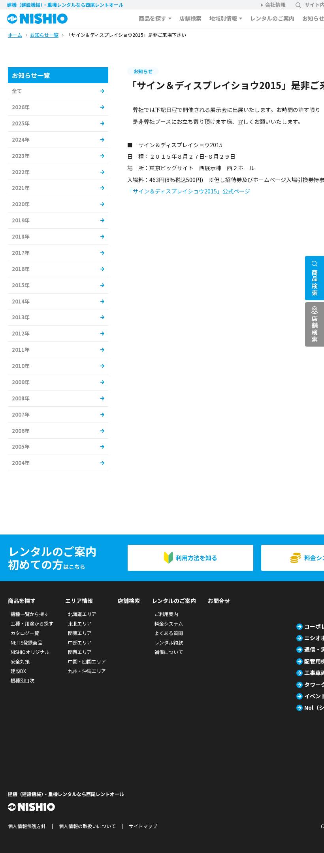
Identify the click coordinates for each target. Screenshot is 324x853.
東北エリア (80, 623)
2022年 (21, 172)
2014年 (21, 301)
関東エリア (80, 632)
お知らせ (143, 71)
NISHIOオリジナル (30, 651)
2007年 (21, 414)
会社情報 (275, 4)
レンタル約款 (168, 642)
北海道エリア (82, 613)
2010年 (21, 366)
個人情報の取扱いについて (87, 826)
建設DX (18, 670)
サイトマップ (143, 826)
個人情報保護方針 (27, 826)
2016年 (21, 269)
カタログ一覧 (25, 632)
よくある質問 (168, 632)
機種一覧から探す (30, 613)
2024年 (21, 139)
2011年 (21, 349)
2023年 (21, 155)
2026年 (21, 107)
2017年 (21, 252)
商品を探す (152, 18)
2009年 (21, 382)
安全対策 (20, 661)
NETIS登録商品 (26, 642)
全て (17, 91)
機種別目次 (22, 680)
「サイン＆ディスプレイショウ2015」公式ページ (188, 191)
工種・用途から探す (32, 623)
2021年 (21, 187)
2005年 (21, 446)
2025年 (21, 123)
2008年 (21, 398)
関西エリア (80, 651)
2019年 (21, 220)
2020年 (21, 204)
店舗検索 (190, 18)
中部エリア (80, 642)
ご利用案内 (166, 613)
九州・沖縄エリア (87, 670)
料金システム (168, 623)
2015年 (21, 285)
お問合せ (219, 601)
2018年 (21, 236)
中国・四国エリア (87, 661)
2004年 (21, 462)
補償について (168, 651)
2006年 (21, 430)
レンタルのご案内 (272, 18)
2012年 (21, 333)
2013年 (21, 317)
